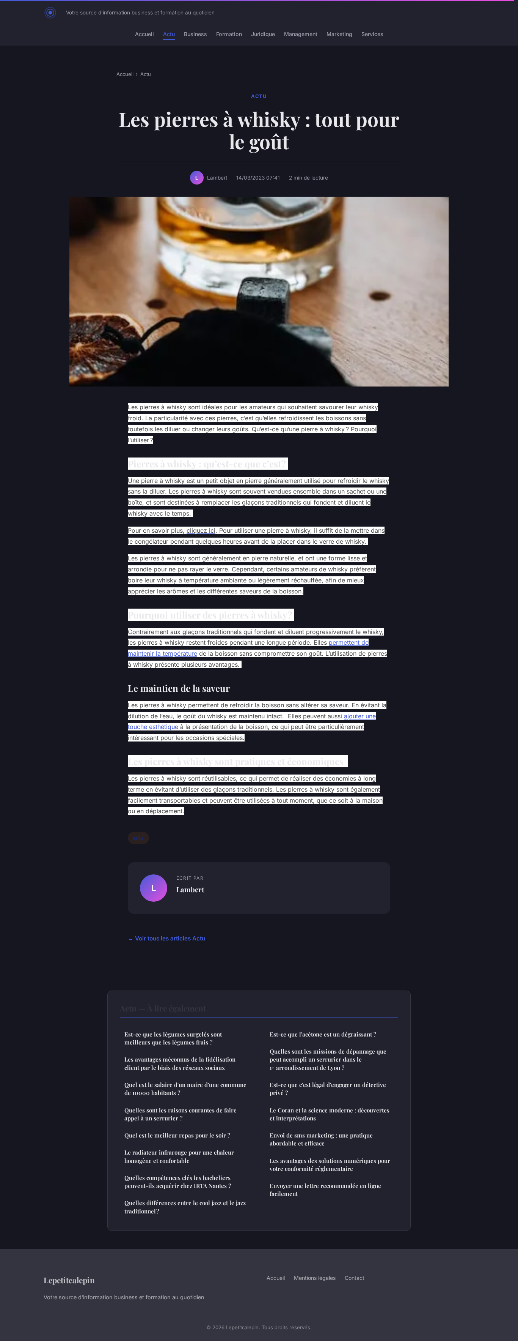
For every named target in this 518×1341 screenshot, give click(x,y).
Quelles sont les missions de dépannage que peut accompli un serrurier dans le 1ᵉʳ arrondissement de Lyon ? (328, 1059)
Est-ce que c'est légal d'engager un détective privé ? (328, 1088)
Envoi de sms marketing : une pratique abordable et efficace (321, 1139)
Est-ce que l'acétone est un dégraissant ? (323, 1034)
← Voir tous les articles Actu (166, 938)
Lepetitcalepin (69, 1280)
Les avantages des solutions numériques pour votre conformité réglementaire (330, 1164)
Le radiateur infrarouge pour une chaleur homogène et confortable (179, 1156)
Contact (354, 1278)
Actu (169, 34)
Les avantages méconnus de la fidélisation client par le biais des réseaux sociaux (179, 1063)
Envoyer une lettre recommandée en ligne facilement (325, 1189)
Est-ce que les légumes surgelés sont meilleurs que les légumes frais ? (173, 1038)
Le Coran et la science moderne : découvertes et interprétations (329, 1114)
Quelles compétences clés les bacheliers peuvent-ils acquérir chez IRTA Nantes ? (177, 1182)
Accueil (144, 34)
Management (300, 34)
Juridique (263, 34)
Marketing (339, 34)
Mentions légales (315, 1278)
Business (195, 34)
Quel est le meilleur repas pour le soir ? (177, 1135)
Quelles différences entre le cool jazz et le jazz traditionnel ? (185, 1207)
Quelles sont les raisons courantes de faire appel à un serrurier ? (180, 1114)
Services (372, 34)
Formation (229, 34)
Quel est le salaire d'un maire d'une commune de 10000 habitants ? (185, 1088)
